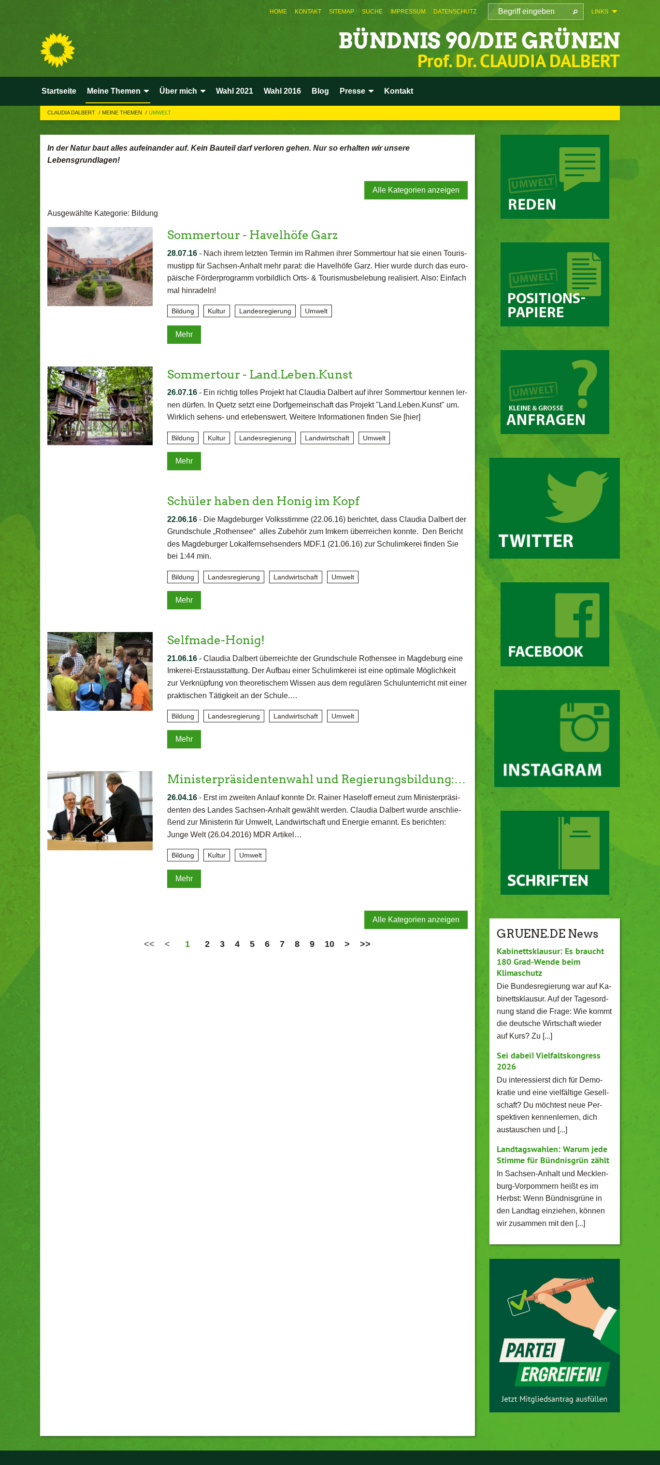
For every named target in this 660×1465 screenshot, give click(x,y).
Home (278, 11)
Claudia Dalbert (72, 112)
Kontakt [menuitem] (398, 91)
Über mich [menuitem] (178, 91)
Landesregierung (265, 311)
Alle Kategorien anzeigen (416, 190)
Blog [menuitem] (320, 91)
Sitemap (341, 11)
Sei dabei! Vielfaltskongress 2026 (549, 1061)
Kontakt (308, 11)
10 (329, 944)
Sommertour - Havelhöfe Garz (252, 235)
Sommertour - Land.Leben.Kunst (260, 374)
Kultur (217, 311)
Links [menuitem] (599, 11)
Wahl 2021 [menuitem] (234, 91)
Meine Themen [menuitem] (114, 91)
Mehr (184, 334)
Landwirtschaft (327, 438)
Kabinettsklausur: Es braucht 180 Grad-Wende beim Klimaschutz (550, 961)
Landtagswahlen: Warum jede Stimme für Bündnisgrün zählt (553, 1154)
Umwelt (160, 112)
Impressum (408, 11)
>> (365, 944)
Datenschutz (454, 11)
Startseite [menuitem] (59, 91)
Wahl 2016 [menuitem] (282, 91)
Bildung (183, 311)
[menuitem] (278, 11)
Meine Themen (122, 112)
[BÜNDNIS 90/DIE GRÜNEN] (57, 50)
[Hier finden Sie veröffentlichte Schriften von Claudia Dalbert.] (555, 853)
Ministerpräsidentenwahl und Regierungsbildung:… (316, 779)
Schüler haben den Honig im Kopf (263, 501)
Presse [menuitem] (352, 91)
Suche (372, 11)
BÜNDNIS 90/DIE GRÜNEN (479, 41)
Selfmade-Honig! (216, 640)
